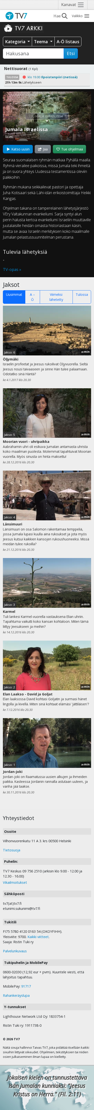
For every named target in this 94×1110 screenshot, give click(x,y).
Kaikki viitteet (38, 936)
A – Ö (32, 297)
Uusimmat (14, 294)
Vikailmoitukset (15, 882)
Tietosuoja (11, 850)
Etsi (71, 53)
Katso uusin (20, 149)
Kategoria (16, 41)
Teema (41, 41)
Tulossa (82, 294)
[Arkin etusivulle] (23, 28)
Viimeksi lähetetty (56, 297)
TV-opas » (12, 269)
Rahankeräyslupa (16, 995)
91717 (26, 986)
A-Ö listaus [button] (68, 41)
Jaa (45, 149)
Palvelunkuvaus (15, 951)
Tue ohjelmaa (71, 149)
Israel (9, 136)
